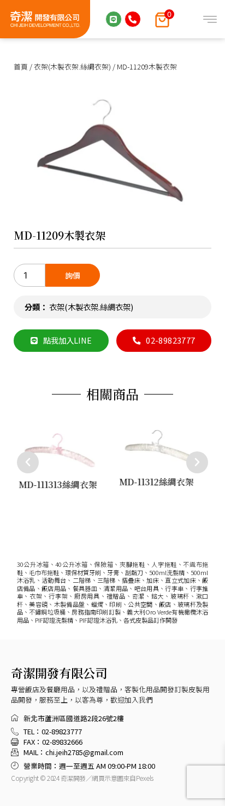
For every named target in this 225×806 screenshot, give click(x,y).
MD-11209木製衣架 (59, 235)
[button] (28, 462)
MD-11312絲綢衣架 (156, 482)
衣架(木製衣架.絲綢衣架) (72, 66)
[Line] (113, 19)
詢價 (72, 275)
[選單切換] (210, 19)
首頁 (21, 66)
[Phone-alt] (133, 19)
